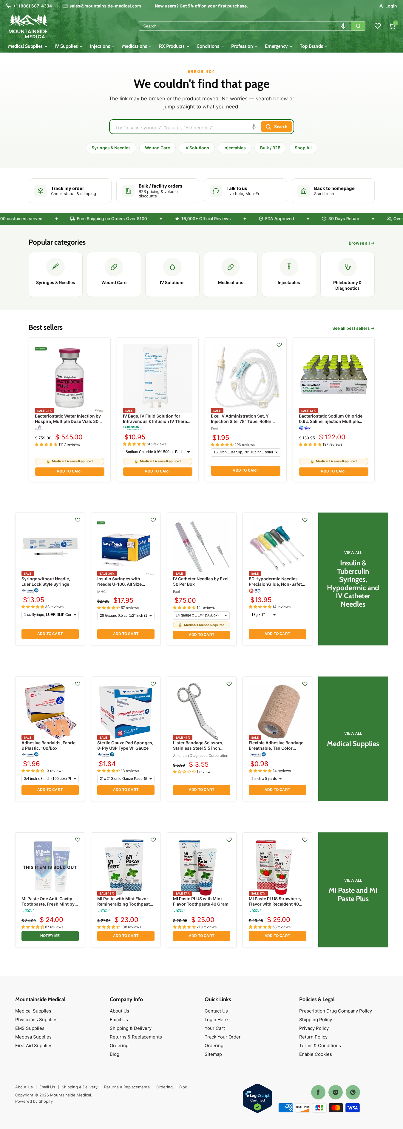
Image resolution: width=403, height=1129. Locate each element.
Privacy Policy (314, 1028)
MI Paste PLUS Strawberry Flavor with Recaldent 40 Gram (275, 904)
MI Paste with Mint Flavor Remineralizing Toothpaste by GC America (124, 904)
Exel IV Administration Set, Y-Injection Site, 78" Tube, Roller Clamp (241, 421)
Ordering (119, 1045)
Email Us (119, 1019)
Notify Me (50, 936)
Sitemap (213, 1054)
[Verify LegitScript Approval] (257, 1098)
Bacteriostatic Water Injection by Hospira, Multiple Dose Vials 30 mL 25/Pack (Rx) (68, 421)
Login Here (216, 1019)
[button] (343, 26)
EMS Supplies (29, 1028)
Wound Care (157, 147)
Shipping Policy (315, 1019)
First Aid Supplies (34, 1045)
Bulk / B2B (270, 147)
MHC (101, 591)
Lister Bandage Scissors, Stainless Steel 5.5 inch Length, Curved (198, 748)
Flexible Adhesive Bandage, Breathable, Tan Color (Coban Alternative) (277, 748)
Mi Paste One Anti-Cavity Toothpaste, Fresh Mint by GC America (48, 904)
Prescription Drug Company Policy (335, 1011)
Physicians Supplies (36, 1019)
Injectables (234, 147)
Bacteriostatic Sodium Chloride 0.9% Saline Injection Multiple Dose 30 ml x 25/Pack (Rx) (330, 421)
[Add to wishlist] (279, 345)
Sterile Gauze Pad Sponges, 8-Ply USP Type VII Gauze (125, 745)
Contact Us (216, 1011)
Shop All (303, 147)
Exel (214, 429)
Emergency (277, 46)
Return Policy (313, 1037)
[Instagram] (335, 1092)
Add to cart (69, 471)
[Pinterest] (353, 1092)
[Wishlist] (378, 26)
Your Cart (215, 1028)
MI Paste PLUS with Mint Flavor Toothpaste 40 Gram (200, 901)
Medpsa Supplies (33, 1037)
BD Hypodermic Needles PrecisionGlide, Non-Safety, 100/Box (277, 584)
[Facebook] (318, 1092)
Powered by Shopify (34, 1101)
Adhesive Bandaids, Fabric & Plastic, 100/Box (48, 745)
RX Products (172, 46)
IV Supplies (67, 46)
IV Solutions (196, 147)
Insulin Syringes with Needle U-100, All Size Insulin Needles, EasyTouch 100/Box (125, 587)
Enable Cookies (315, 1054)
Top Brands (312, 46)
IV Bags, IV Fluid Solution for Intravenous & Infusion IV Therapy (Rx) (157, 421)
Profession (242, 46)
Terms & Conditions (320, 1045)
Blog (114, 1054)
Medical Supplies (26, 46)
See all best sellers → (353, 328)
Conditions (208, 46)
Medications (135, 46)
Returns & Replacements (136, 1037)
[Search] (358, 26)
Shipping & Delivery (131, 1028)
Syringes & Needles (111, 147)
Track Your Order (223, 1037)
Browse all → (362, 243)
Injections (100, 46)
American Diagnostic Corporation (200, 755)
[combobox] (245, 26)
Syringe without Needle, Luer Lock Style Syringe (45, 581)
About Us (119, 1011)
